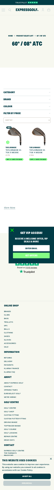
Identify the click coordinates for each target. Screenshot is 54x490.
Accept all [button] (27, 476)
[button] (3, 10)
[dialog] (27, 473)
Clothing (8, 333)
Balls (7, 329)
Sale (6, 347)
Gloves (7, 340)
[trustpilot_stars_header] (33, 2)
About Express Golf (13, 383)
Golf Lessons (10, 433)
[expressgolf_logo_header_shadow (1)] (27, 10)
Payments (8, 365)
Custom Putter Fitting (15, 419)
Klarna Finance (11, 368)
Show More (9, 207)
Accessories (10, 343)
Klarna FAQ (9, 372)
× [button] (51, 459)
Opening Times (11, 390)
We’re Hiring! (10, 397)
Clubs (7, 315)
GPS (5, 326)
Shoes (7, 336)
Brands (7, 311)
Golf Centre (10, 408)
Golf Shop (9, 412)
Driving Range (10, 422)
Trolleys (8, 322)
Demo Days (9, 440)
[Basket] (48, 10)
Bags (6, 318)
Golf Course (10, 429)
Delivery (8, 361)
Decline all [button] (27, 483)
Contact (8, 387)
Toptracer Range (12, 426)
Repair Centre (10, 436)
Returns (8, 358)
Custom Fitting (11, 415)
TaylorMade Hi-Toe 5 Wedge (14, 151)
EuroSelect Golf (12, 394)
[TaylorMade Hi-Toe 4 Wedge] (39, 135)
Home (10, 36)
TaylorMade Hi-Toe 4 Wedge (37, 151)
